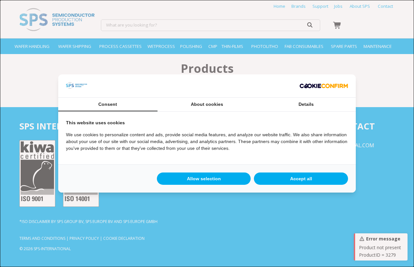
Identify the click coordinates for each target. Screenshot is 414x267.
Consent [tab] (107, 104)
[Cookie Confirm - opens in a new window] (324, 86)
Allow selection (204, 178)
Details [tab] (306, 104)
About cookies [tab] (207, 104)
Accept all (301, 178)
